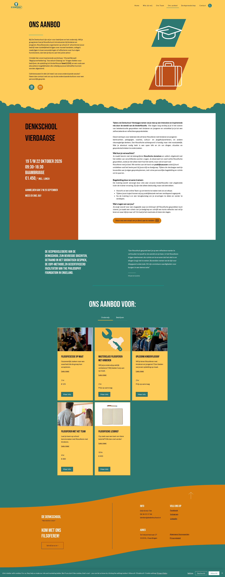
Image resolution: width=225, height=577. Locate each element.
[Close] (222, 573)
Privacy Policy (162, 573)
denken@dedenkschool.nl (150, 517)
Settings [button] (190, 573)
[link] (105, 317)
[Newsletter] (210, 5)
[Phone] (31, 87)
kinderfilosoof (60, 63)
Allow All (214, 573)
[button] (67, 394)
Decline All (201, 573)
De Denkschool (51, 516)
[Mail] (40, 87)
